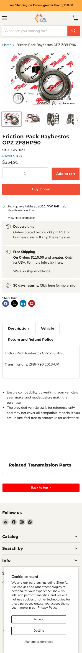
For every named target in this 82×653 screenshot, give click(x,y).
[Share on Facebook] (5, 303)
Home (6, 45)
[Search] (73, 31)
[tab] (18, 328)
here (58, 262)
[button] (11, 119)
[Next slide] (77, 119)
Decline (38, 630)
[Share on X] (14, 303)
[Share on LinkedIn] (23, 303)
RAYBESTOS (12, 156)
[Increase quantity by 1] (42, 172)
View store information (22, 217)
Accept (39, 619)
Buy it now (41, 189)
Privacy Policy (47, 607)
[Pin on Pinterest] (31, 303)
